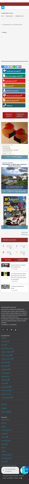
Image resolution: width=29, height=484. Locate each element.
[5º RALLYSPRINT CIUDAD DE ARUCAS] (14, 212)
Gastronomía (4, 444)
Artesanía (3, 423)
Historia (3, 447)
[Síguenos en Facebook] (19, 1)
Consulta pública (5, 373)
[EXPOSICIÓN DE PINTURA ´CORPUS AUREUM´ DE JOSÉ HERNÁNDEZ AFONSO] (14, 140)
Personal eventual (6, 355)
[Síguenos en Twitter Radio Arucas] (24, 1)
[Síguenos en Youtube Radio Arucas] (26, 1)
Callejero (3, 426)
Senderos (3, 451)
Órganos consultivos (6, 352)
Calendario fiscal (5, 376)
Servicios (4, 404)
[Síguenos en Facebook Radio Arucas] (22, 1)
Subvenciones (5, 366)
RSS (20, 478)
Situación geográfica (6, 454)
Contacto (4, 408)
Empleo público (5, 387)
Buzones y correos (6, 394)
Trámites (3, 383)
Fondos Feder (5, 412)
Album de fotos (5, 419)
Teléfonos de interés (6, 458)
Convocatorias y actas (7, 348)
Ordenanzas (4, 380)
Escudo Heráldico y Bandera (8, 465)
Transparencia (5, 369)
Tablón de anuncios (6, 359)
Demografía (4, 433)
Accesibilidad (10, 478)
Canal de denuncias (6, 397)
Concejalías (4, 345)
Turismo (3, 461)
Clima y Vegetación (6, 430)
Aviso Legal (5, 475)
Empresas (4, 437)
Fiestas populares (6, 440)
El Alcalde (3, 338)
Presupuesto (4, 362)
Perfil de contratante (6, 390)
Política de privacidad (13, 475)
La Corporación (5, 341)
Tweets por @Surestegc (24, 233)
